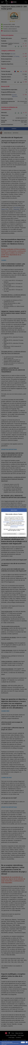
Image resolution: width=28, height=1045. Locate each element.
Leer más (23, 1042)
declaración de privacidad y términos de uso (17, 526)
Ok (26, 1042)
